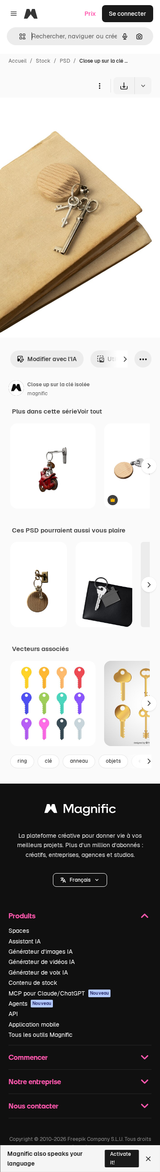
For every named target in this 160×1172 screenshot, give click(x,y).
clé (48, 761)
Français (80, 880)
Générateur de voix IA (38, 972)
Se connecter (127, 13)
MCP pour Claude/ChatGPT (59, 993)
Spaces (19, 931)
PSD (65, 61)
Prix (90, 13)
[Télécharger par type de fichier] (142, 85)
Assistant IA (25, 941)
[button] (80, 880)
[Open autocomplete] (19, 36)
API (13, 1014)
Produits (22, 915)
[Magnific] (80, 810)
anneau (79, 761)
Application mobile (34, 1024)
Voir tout (89, 411)
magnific (37, 393)
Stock (43, 61)
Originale (56, 114)
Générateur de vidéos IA (42, 962)
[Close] (148, 1159)
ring (22, 761)
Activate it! (120, 1158)
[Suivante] (125, 359)
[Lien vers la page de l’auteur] (16, 389)
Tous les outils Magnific (41, 1035)
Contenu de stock (33, 983)
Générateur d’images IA (41, 951)
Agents (30, 1003)
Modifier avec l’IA (52, 359)
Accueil (17, 61)
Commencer (28, 1057)
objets (113, 761)
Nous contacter (33, 1105)
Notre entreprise (35, 1081)
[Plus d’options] (99, 85)
